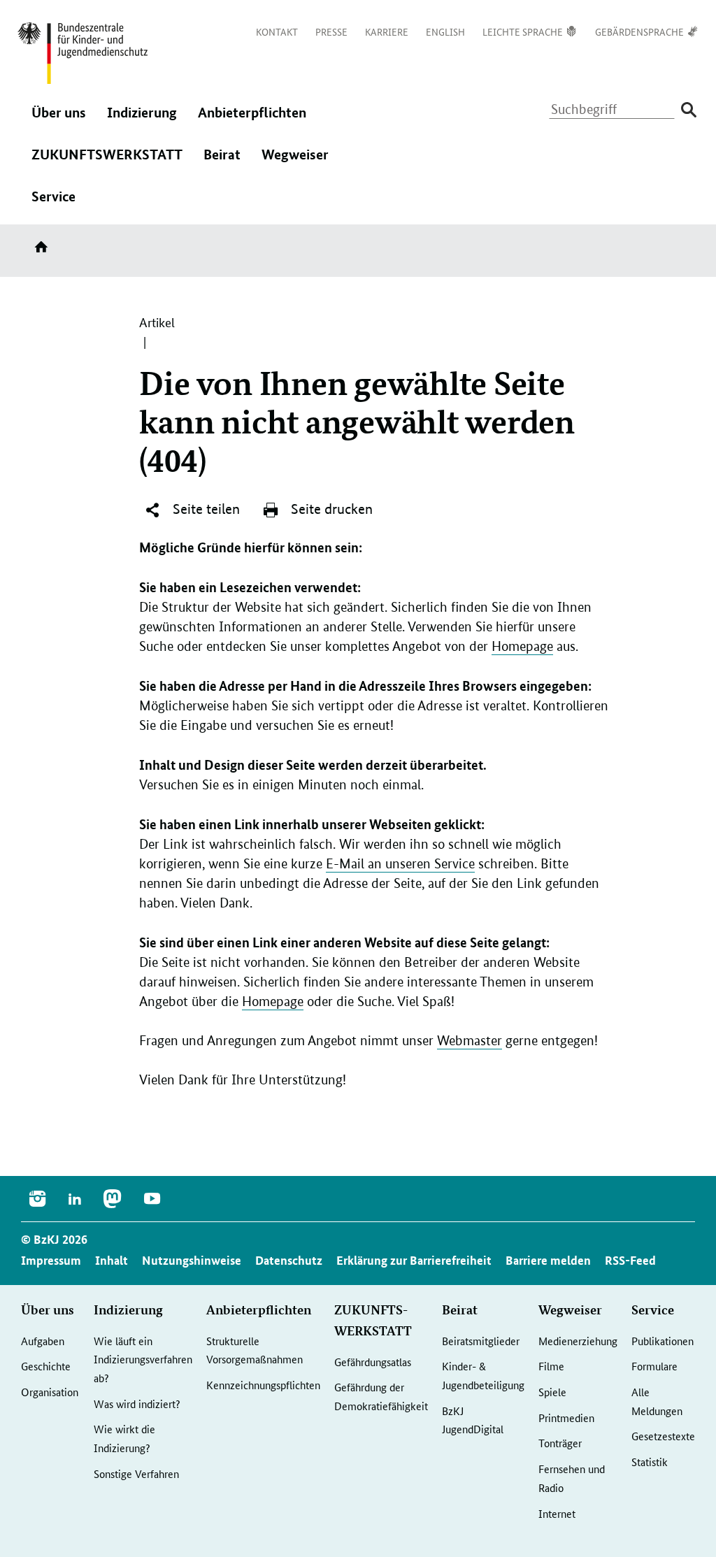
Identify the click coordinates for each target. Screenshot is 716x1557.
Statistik (649, 1461)
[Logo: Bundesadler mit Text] (82, 53)
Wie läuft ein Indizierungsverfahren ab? (143, 1359)
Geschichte (46, 1365)
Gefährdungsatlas (372, 1361)
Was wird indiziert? (137, 1403)
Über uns (58, 122)
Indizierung (142, 122)
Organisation (49, 1391)
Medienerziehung (577, 1340)
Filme (551, 1365)
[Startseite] (44, 252)
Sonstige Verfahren (136, 1473)
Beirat (222, 163)
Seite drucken (330, 509)
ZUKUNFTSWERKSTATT (106, 163)
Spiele (552, 1391)
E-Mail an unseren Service (400, 864)
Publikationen (662, 1340)
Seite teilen (204, 509)
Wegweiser (295, 163)
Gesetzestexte (663, 1435)
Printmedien (566, 1417)
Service (53, 205)
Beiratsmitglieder (481, 1340)
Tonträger (560, 1442)
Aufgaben (42, 1340)
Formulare (654, 1365)
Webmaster (469, 1041)
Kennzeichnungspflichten (263, 1384)
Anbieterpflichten (252, 122)
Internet (556, 1513)
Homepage (522, 646)
